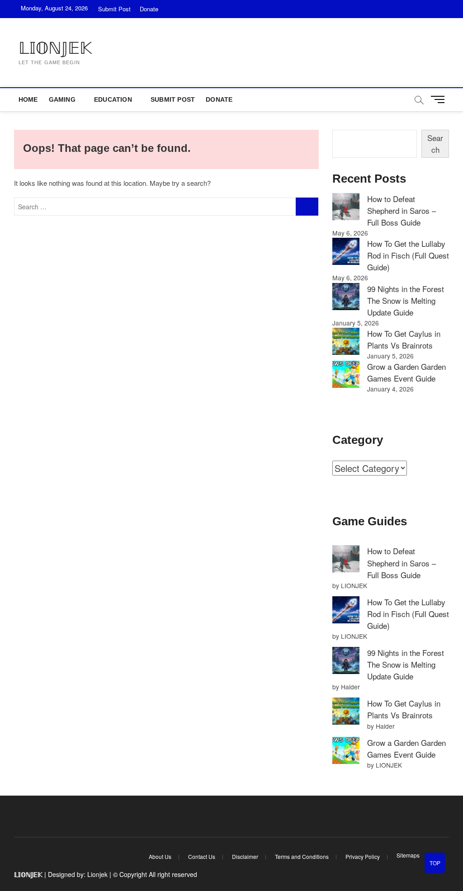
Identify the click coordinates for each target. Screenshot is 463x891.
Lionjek (97, 874)
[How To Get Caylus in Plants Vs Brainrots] (345, 341)
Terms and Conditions (302, 856)
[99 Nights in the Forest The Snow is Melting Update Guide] (345, 296)
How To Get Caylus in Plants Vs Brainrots (403, 339)
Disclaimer (245, 856)
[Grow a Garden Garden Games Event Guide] (345, 374)
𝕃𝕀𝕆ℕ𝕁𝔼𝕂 (55, 48)
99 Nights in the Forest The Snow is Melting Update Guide (405, 300)
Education (113, 99)
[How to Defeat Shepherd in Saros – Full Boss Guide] (345, 206)
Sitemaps (408, 855)
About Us (160, 856)
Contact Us (201, 856)
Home (28, 99)
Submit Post (114, 9)
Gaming (62, 99)
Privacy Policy (362, 856)
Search (435, 143)
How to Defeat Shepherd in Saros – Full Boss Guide (401, 210)
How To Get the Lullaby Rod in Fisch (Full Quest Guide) (408, 255)
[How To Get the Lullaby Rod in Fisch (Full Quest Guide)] (345, 251)
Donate (149, 9)
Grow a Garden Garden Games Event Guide (406, 372)
